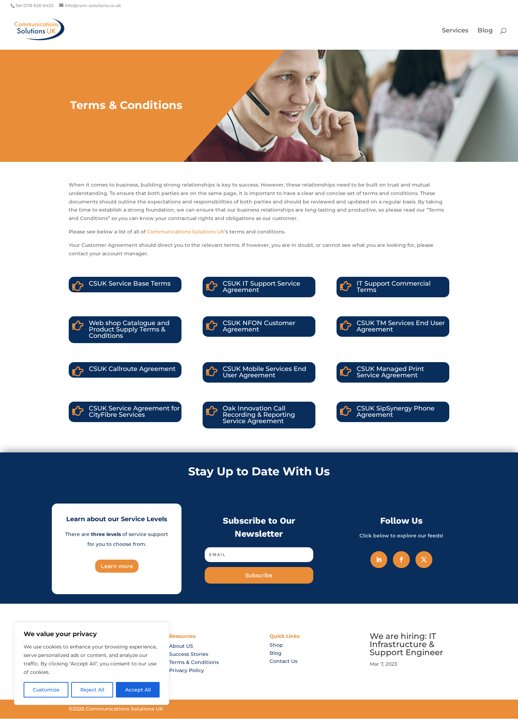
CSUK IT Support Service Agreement (261, 287)
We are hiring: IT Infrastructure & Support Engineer (406, 644)
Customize (46, 690)
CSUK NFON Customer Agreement (259, 326)
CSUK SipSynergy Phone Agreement (395, 411)
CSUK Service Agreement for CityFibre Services (134, 411)
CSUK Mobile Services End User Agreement (264, 372)
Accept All (138, 690)
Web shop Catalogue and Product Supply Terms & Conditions (129, 329)
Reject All (92, 690)
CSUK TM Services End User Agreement (401, 326)
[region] (91, 663)
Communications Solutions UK (185, 232)
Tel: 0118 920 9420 (35, 5)
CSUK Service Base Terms (130, 283)
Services (455, 31)
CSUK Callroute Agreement (132, 369)
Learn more (117, 566)
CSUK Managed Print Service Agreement (390, 372)
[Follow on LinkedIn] (378, 559)
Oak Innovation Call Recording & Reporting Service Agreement (259, 414)
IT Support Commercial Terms (394, 287)
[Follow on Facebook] (401, 559)
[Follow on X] (423, 559)
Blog (485, 31)
